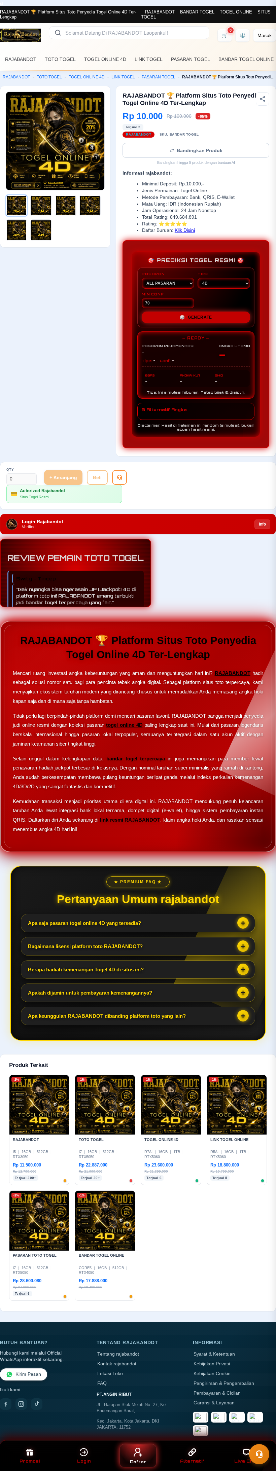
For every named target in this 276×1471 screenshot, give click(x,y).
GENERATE (196, 317)
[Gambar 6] (41, 230)
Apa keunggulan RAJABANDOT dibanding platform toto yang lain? (107, 1016)
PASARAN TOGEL (190, 59)
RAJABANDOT (160, 11)
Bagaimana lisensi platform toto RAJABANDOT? (85, 946)
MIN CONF (152, 294)
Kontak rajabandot (116, 1363)
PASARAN (153, 274)
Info (262, 524)
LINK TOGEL (149, 59)
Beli (97, 477)
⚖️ (242, 35)
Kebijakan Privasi (212, 1363)
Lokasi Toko (110, 1373)
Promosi (30, 1461)
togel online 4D (124, 725)
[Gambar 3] (65, 205)
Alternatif (192, 1461)
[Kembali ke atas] (261, 1436)
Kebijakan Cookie (212, 1373)
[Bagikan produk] (262, 99)
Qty (10, 469)
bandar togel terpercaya (135, 758)
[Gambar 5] (16, 230)
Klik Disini (185, 230)
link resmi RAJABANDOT (130, 820)
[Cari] (58, 32)
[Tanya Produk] (119, 477)
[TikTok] (36, 1404)
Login (84, 1461)
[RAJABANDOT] (20, 35)
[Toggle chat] (259, 1454)
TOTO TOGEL (60, 59)
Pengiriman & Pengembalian (224, 1383)
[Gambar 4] (90, 205)
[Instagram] (21, 1404)
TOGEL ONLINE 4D (105, 59)
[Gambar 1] (16, 205)
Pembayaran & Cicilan (217, 1393)
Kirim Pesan (28, 1374)
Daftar (138, 1461)
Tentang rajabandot (118, 1354)
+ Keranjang (63, 477)
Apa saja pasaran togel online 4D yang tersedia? (84, 923)
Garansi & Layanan (214, 1402)
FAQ (102, 1383)
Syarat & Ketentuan (214, 1354)
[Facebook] (5, 1404)
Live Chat (246, 1461)
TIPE (203, 274)
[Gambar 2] (41, 205)
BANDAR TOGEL (197, 11)
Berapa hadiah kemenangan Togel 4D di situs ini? (86, 969)
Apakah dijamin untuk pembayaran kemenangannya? (90, 993)
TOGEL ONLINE (236, 11)
